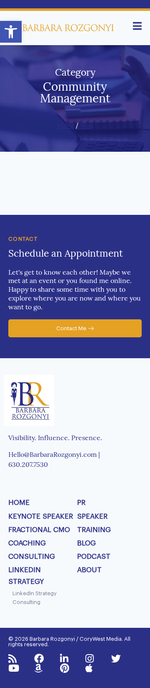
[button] (11, 32)
